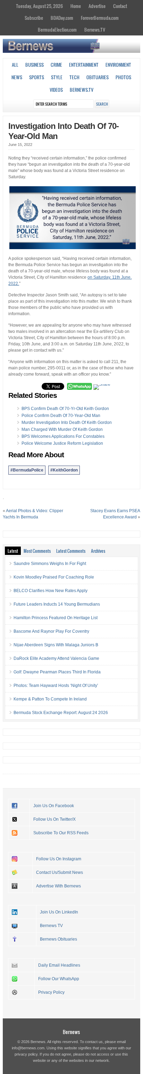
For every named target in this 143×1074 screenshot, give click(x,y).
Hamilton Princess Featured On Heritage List (56, 617)
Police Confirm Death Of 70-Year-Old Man (61, 415)
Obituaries (97, 77)
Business (34, 64)
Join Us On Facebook (53, 805)
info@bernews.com (28, 1048)
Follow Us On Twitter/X (54, 819)
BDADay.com (62, 17)
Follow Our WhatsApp (58, 978)
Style (56, 77)
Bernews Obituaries (58, 939)
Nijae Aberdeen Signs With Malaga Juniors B (56, 644)
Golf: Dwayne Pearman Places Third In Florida (57, 672)
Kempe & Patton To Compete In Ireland (50, 699)
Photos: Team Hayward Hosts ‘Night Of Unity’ (56, 685)
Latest (13, 551)
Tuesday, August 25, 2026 (39, 5)
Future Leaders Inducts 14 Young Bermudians (57, 604)
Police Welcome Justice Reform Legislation (62, 443)
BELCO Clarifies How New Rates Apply (50, 590)
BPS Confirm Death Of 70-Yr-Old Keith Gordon (65, 408)
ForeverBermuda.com (100, 17)
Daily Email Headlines (59, 965)
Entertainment (84, 64)
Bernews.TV (94, 29)
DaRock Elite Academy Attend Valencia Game (56, 658)
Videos (56, 89)
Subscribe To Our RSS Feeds (61, 832)
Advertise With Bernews (58, 886)
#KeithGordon (64, 470)
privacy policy (26, 1054)
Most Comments (37, 551)
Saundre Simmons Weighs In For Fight (50, 563)
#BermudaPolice (26, 470)
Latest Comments (70, 551)
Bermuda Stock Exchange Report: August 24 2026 (61, 712)
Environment (118, 64)
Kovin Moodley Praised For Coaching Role (54, 577)
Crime (56, 64)
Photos (123, 77)
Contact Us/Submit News (59, 872)
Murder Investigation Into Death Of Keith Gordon (67, 422)
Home (75, 5)
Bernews (71, 1031)
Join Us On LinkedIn (59, 912)
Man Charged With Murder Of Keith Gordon (62, 429)
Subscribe (34, 17)
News (16, 77)
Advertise (97, 5)
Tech (74, 77)
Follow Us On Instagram (58, 858)
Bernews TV (51, 925)
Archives (98, 551)
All (15, 64)
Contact (120, 5)
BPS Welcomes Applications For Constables (63, 436)
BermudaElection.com (57, 29)
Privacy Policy (51, 992)
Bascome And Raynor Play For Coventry (51, 631)
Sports (36, 77)
